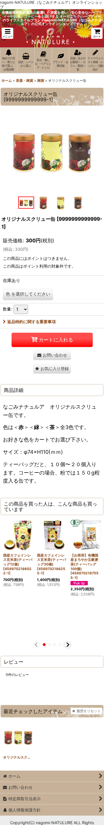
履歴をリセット (89, 711)
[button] (7, 33)
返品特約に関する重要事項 (31, 321)
